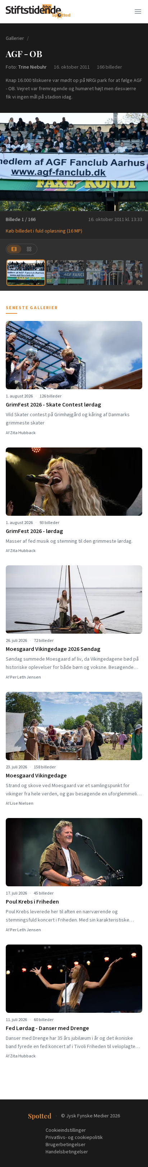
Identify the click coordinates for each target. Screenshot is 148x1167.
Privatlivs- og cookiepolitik (74, 1137)
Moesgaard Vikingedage (36, 776)
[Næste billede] (138, 162)
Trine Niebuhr (32, 67)
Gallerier (15, 38)
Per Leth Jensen (25, 677)
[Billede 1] (26, 272)
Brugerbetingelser (65, 1144)
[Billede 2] (65, 272)
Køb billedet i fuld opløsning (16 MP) (44, 231)
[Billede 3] (105, 272)
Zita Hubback (23, 433)
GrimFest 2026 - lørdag (34, 531)
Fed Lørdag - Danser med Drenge (47, 1028)
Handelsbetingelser (67, 1151)
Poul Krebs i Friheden (32, 902)
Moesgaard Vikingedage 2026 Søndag (53, 649)
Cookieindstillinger (66, 1130)
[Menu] (138, 11)
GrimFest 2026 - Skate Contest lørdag (53, 405)
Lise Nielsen (21, 803)
